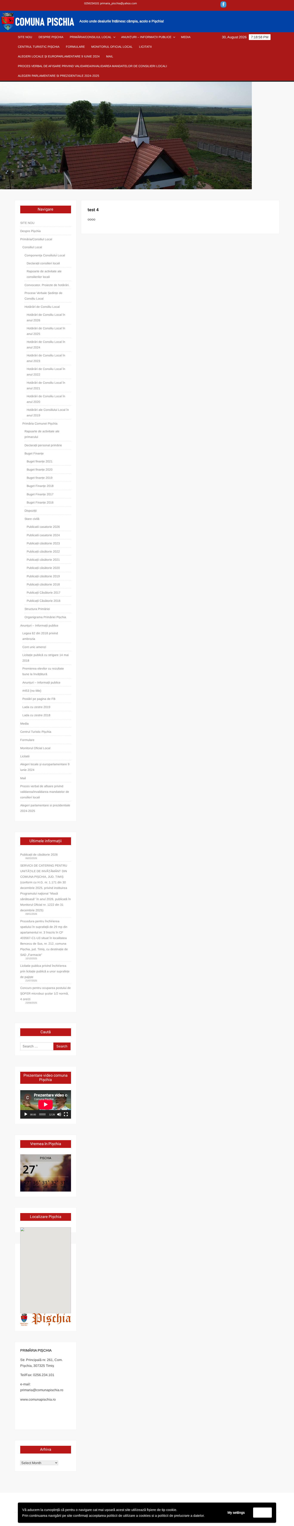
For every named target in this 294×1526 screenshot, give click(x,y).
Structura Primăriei (37, 609)
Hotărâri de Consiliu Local (42, 306)
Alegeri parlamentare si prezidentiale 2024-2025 (58, 75)
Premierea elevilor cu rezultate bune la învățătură (43, 671)
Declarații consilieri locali (43, 263)
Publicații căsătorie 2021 (43, 559)
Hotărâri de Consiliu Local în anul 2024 (46, 344)
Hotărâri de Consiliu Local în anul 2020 (46, 398)
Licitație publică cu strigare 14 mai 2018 (45, 657)
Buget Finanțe (34, 453)
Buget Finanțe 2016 (40, 502)
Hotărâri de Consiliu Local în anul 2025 (46, 331)
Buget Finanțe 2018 (40, 486)
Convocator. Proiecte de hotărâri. (47, 285)
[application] (45, 1104)
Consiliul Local (32, 247)
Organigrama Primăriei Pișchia (45, 617)
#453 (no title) (31, 690)
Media (185, 37)
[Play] (26, 1114)
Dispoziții (31, 510)
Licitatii (145, 46)
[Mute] (59, 1114)
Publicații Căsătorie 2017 (43, 592)
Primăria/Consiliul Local (90, 37)
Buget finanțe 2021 (40, 461)
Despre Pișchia (51, 37)
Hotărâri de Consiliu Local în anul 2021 (46, 385)
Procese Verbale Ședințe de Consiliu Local (43, 295)
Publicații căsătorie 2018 (43, 584)
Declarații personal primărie (43, 445)
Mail (109, 56)
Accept (262, 1512)
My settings (236, 1512)
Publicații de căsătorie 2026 (39, 854)
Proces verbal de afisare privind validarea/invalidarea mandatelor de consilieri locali (92, 66)
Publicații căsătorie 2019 (43, 576)
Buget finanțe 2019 (40, 477)
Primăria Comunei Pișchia (39, 423)
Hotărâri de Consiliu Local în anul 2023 (46, 358)
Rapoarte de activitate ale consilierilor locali (44, 274)
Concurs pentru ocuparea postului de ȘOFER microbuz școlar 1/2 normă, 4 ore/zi (45, 993)
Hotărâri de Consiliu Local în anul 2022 (46, 371)
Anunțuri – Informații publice (146, 37)
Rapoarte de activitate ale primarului (42, 434)
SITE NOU (25, 37)
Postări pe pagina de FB (38, 699)
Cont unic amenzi (34, 647)
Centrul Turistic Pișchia (38, 46)
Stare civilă (32, 518)
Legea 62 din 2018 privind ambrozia (40, 636)
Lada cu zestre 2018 (36, 715)
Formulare (75, 46)
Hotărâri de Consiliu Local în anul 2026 (46, 317)
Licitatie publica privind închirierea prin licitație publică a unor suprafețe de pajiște (45, 971)
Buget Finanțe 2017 (40, 494)
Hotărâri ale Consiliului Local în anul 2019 (48, 412)
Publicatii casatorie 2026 (43, 526)
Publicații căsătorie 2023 (43, 543)
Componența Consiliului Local (45, 255)
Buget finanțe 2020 (40, 469)
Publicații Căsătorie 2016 (43, 600)
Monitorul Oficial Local (112, 46)
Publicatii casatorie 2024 (43, 535)
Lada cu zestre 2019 (36, 707)
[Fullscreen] (66, 1114)
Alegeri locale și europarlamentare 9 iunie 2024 (59, 56)
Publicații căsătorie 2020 (43, 568)
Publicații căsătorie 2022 (43, 551)
